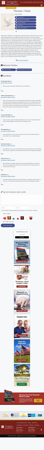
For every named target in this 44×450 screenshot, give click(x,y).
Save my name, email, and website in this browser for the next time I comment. (19, 210)
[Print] (16, 31)
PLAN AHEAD (19, 425)
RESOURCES (25, 425)
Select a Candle (6, 213)
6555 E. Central (19, 429)
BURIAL (29, 422)
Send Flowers (20, 25)
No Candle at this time (9, 221)
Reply (2, 90)
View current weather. (22, 60)
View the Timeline (7, 69)
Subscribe (22, 237)
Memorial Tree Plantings (22, 28)
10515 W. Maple (31, 429)
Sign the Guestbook (21, 22)
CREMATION (34, 422)
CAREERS (31, 425)
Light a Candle (20, 17)
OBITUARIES (36, 425)
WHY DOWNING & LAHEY (22, 422)
